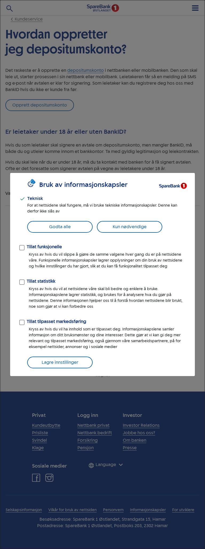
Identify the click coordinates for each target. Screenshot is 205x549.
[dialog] (102, 274)
